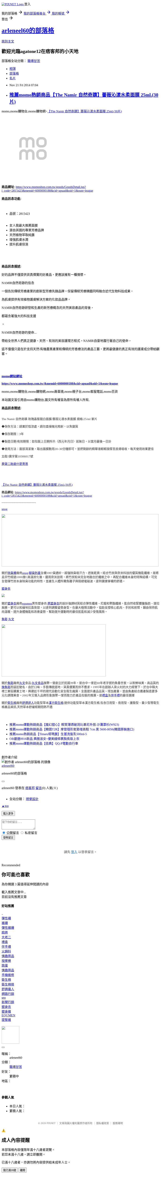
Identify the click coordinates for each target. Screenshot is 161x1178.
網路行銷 (8, 994)
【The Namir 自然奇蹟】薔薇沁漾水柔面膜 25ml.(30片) (84, 111)
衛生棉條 (8, 984)
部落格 (14, 73)
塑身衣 (6, 588)
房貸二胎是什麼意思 (15, 463)
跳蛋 (5, 965)
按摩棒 (6, 960)
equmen (27, 603)
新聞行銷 (8, 1002)
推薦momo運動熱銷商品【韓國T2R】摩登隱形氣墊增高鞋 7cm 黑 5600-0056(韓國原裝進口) (71, 729)
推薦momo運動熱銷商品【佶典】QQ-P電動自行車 (43, 743)
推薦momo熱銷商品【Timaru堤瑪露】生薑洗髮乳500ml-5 (48, 734)
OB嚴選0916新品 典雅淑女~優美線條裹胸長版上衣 (44, 738)
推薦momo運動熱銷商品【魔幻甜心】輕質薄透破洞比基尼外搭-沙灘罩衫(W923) (64, 724)
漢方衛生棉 (56, 702)
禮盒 (105, 695)
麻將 (5, 932)
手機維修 (8, 975)
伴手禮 (115, 695)
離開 (22, 1170)
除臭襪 (11, 573)
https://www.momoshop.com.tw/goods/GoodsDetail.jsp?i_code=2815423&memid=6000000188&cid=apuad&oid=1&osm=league (47, 494)
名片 (12, 78)
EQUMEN (8, 1015)
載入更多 (8, 813)
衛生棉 (11, 702)
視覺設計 (32, 799)
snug (4, 509)
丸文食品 (38, 683)
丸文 (11, 619)
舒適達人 (28, 702)
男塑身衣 (53, 603)
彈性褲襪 (8, 927)
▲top (5, 806)
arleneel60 (8, 765)
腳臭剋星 (35, 573)
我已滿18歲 (9, 1170)
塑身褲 (6, 1011)
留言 (39, 788)
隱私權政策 (102, 1123)
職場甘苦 (33, 61)
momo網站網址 (12, 376)
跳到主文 (8, 41)
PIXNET (51, 1123)
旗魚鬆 (6, 687)
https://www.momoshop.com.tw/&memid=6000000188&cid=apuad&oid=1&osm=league (60, 383)
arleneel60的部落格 (28, 30)
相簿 (12, 68)
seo (4, 997)
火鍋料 (6, 951)
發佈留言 (8, 837)
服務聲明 (118, 1123)
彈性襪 (6, 918)
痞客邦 (30, 788)
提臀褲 (6, 1020)
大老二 (6, 937)
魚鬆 (4, 619)
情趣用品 (8, 956)
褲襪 (5, 923)
